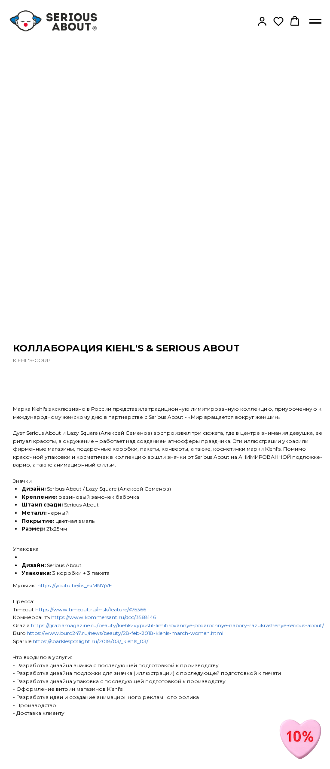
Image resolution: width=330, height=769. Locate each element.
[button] (262, 21)
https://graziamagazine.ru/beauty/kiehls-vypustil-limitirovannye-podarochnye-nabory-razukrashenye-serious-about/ (177, 625)
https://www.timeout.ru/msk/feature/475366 (90, 609)
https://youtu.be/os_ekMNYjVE (74, 585)
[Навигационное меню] (315, 21)
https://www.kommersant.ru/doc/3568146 (103, 617)
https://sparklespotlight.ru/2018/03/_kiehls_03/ (90, 641)
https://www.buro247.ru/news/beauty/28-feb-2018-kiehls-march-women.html (125, 633)
